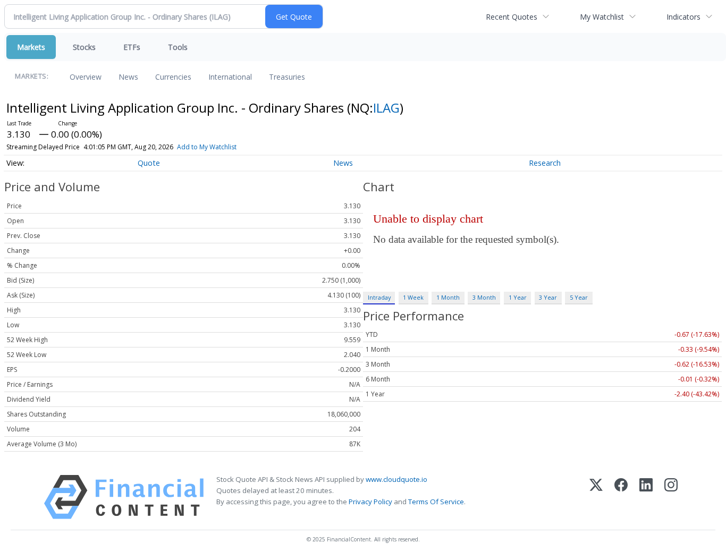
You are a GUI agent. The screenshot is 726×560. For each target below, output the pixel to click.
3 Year (548, 297)
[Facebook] (621, 497)
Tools (178, 47)
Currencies (173, 77)
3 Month (484, 297)
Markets (31, 47)
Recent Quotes (511, 17)
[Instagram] (671, 497)
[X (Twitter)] (596, 497)
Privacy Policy (370, 501)
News (128, 77)
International (230, 77)
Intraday (379, 297)
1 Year (518, 297)
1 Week (413, 297)
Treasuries (287, 77)
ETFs (131, 47)
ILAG (386, 107)
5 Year (579, 297)
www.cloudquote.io (396, 479)
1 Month (448, 297)
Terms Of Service (436, 501)
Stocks (84, 47)
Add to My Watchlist (207, 146)
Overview (86, 77)
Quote (149, 163)
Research (545, 163)
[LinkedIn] (646, 497)
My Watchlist (602, 17)
